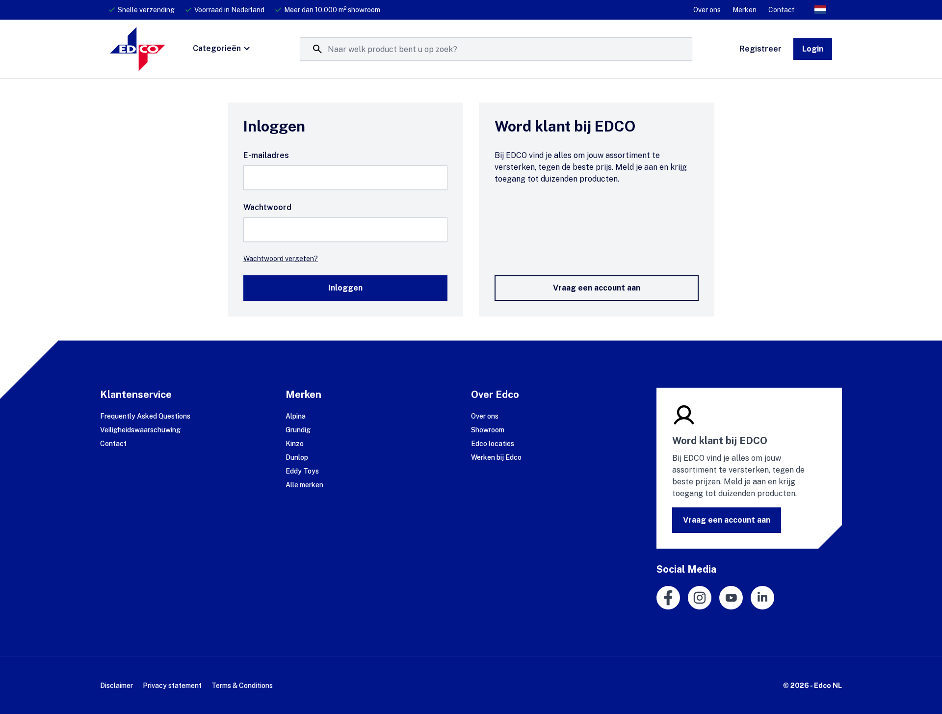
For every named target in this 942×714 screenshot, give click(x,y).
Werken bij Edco (496, 457)
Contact (781, 10)
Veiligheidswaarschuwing (140, 430)
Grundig (298, 430)
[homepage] (137, 49)
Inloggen (345, 287)
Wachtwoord (267, 207)
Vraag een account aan (596, 287)
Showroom (487, 430)
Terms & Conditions (242, 685)
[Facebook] (668, 597)
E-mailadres (266, 155)
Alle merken (304, 485)
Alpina (296, 416)
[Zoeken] (317, 49)
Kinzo (295, 444)
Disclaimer (116, 685)
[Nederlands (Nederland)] (820, 9)
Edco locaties (492, 444)
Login (812, 48)
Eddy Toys (302, 471)
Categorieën (217, 48)
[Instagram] (699, 597)
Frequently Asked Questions (145, 416)
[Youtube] (731, 597)
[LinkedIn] (762, 597)
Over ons (707, 10)
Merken (745, 10)
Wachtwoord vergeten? (280, 259)
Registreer (760, 48)
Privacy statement (172, 685)
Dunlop (297, 457)
